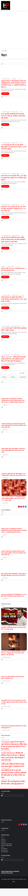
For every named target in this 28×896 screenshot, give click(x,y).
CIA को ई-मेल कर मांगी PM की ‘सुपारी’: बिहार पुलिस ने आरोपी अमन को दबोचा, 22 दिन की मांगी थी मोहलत (13, 147)
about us (3, 839)
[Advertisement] (14, 31)
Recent (4, 377)
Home (2, 50)
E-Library (3, 842)
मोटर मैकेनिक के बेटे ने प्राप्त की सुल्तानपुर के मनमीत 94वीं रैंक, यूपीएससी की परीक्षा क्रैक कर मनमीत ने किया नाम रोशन (14, 702)
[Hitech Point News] (5, 5)
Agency (3, 266)
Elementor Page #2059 (6, 845)
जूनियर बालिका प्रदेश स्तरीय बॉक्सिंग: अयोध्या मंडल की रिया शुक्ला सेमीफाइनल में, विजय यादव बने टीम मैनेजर (13, 450)
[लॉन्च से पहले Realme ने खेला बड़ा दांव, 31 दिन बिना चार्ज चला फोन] (14, 257)
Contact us (3, 840)
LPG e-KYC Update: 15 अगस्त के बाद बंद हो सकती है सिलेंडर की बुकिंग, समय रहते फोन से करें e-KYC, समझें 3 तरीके (14, 498)
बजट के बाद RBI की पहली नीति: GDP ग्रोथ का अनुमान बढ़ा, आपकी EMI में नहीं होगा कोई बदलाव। (13, 178)
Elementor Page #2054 (6, 843)
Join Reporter (4, 848)
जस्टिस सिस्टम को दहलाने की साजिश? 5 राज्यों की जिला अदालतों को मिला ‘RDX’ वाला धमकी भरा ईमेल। (13, 299)
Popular (13, 377)
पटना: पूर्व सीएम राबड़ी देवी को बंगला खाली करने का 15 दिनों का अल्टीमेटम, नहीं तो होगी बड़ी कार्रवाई (13, 116)
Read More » (5, 93)
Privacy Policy (4, 850)
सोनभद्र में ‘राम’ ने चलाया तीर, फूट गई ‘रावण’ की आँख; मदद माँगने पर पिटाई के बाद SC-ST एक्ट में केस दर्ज (13, 209)
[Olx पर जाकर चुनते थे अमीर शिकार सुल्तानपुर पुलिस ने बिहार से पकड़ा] (14, 317)
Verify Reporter (4, 851)
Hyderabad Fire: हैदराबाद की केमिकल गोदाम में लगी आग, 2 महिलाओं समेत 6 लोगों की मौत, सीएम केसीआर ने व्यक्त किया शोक (13, 652)
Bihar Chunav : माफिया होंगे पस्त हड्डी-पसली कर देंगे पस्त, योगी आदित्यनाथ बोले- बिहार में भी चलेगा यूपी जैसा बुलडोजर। (13, 359)
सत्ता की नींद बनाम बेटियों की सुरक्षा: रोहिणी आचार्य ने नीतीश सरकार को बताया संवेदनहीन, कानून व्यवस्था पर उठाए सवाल (13, 239)
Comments (23, 377)
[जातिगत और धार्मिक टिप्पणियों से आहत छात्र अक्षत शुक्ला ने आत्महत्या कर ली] (14, 667)
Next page (22, 373)
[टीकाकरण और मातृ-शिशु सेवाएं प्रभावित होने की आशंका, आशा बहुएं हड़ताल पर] (14, 716)
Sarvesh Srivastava (6, 78)
